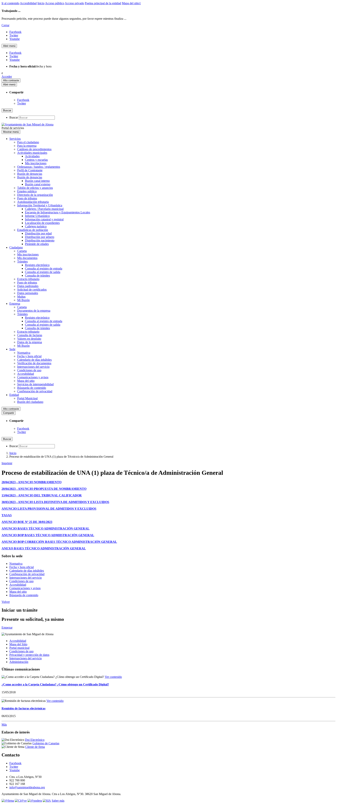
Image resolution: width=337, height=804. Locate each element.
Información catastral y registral (44, 219)
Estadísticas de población (32, 230)
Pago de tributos (27, 198)
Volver (6, 601)
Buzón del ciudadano (30, 401)
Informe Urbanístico (37, 216)
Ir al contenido (10, 3)
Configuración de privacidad (34, 391)
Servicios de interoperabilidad (35, 384)
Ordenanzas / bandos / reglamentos (38, 166)
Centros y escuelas (36, 159)
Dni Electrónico (34, 739)
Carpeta (22, 251)
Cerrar (5, 25)
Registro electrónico (37, 265)
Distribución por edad (38, 233)
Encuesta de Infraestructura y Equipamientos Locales (57, 212)
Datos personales (27, 293)
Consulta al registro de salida (42, 272)
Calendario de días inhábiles (34, 359)
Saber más (58, 800)
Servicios (15, 138)
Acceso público (54, 3)
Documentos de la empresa (33, 310)
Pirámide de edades (37, 244)
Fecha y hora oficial (29, 356)
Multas (21, 296)
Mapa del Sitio (18, 644)
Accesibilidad (28, 3)
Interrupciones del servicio (33, 366)
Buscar (13, 117)
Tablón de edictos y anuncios (35, 187)
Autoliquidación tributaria (33, 201)
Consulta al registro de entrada (43, 268)
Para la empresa (26, 145)
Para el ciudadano (28, 142)
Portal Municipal (27, 398)
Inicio (40, 3)
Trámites (22, 261)
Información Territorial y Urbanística (39, 205)
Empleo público (27, 191)
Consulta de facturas (29, 335)
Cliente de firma (35, 746)
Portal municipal (19, 647)
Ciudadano (16, 247)
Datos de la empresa (29, 342)
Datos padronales (27, 286)
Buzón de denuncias (29, 173)
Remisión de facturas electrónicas (23, 708)
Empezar (7, 627)
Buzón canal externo (37, 184)
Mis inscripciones (35, 163)
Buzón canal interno (37, 180)
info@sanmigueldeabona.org (27, 787)
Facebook (23, 100)
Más (4, 724)
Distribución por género (39, 237)
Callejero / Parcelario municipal (44, 209)
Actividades (32, 156)
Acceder (7, 76)
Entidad (14, 394)
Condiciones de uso (29, 370)
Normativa (23, 352)
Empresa (14, 303)
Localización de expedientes (42, 223)
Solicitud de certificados (32, 289)
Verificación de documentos (34, 363)
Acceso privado (74, 3)
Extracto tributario (28, 279)
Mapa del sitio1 (131, 3)
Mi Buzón (23, 300)
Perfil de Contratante (30, 170)
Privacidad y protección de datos (29, 654)
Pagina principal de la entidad (103, 3)
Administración (18, 661)
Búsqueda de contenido (31, 387)
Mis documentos (27, 258)
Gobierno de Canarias (45, 743)
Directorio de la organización (35, 194)
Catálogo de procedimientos (34, 149)
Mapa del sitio (26, 380)
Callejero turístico (36, 226)
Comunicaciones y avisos (32, 377)
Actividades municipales (32, 152)
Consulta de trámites (37, 275)
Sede (12, 349)
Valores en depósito (29, 338)
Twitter (21, 103)
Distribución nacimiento (39, 240)
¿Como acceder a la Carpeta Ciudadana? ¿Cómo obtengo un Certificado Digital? (55, 684)
